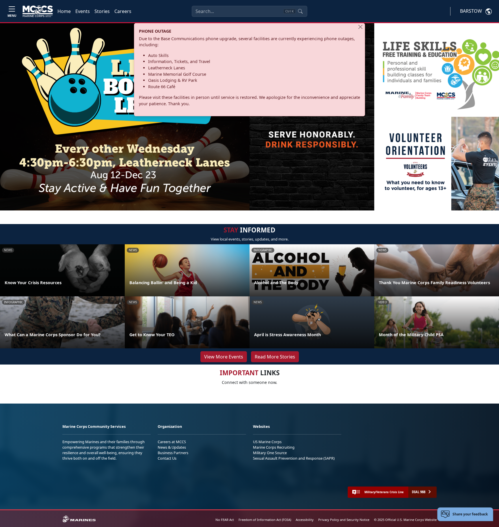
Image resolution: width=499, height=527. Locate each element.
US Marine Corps (267, 441)
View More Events (223, 357)
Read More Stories (275, 357)
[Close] (360, 26)
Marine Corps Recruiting (274, 447)
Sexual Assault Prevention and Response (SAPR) (294, 458)
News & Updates (172, 447)
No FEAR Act (224, 519)
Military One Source (270, 452)
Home (64, 11)
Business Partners (173, 452)
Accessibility (305, 519)
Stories (102, 11)
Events (82, 11)
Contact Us (167, 458)
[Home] (38, 11)
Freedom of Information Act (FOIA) (265, 519)
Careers (122, 11)
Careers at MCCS (172, 441)
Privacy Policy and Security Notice (343, 519)
